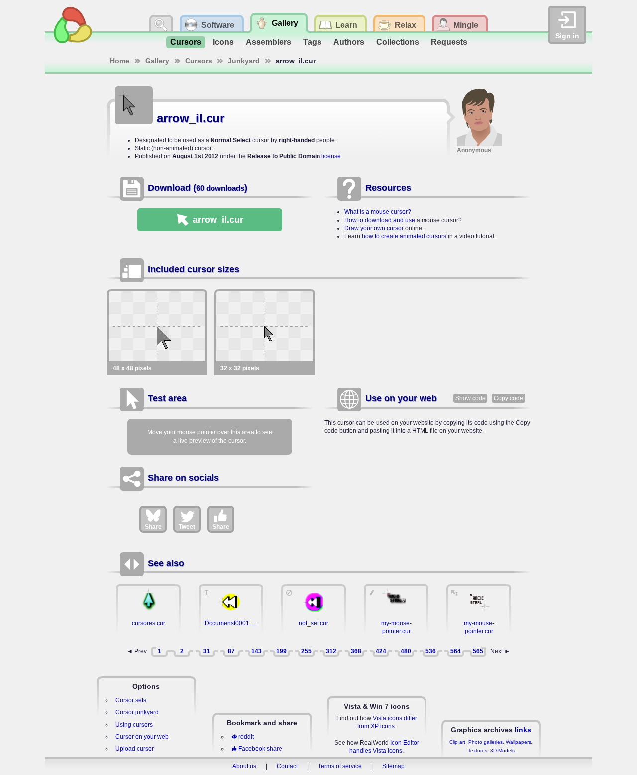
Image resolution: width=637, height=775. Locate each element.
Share (153, 526)
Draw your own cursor (374, 228)
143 (256, 651)
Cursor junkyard (137, 712)
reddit (246, 736)
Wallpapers (518, 742)
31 (206, 651)
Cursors (185, 42)
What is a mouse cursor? (377, 211)
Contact (287, 766)
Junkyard (244, 61)
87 (231, 651)
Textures (477, 750)
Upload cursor (134, 748)
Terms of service (340, 766)
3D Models (502, 750)
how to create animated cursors (404, 236)
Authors (348, 42)
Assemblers (268, 42)
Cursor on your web (142, 736)
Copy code (508, 398)
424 (381, 651)
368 (356, 651)
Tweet (187, 526)
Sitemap (393, 766)
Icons (223, 42)
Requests (449, 42)
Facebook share (260, 748)
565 (478, 651)
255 (306, 651)
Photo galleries (485, 742)
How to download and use (379, 220)
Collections (397, 42)
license (331, 156)
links (523, 730)
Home (119, 61)
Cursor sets (130, 700)
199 (281, 651)
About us (244, 766)
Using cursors (134, 724)
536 (430, 651)
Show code (470, 398)
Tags (312, 42)
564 (455, 651)
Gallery (157, 61)
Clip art (457, 742)
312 (331, 651)
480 (406, 651)
